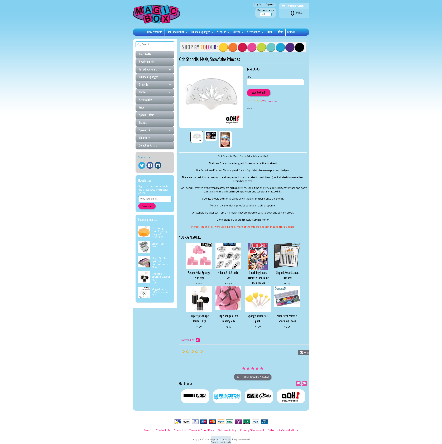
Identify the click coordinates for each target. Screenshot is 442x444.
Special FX (144, 130)
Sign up (270, 5)
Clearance (144, 138)
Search (148, 430)
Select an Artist (148, 145)
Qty (249, 77)
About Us (180, 430)
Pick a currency (265, 10)
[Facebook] (149, 165)
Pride (269, 32)
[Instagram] (158, 165)
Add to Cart (258, 92)
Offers (280, 32)
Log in (257, 5)
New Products (154, 32)
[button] (221, 440)
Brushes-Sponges (200, 32)
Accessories (253, 32)
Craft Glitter (145, 54)
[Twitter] (141, 165)
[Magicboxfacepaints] (157, 23)
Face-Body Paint (175, 32)
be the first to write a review (253, 376)
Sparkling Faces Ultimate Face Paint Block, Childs (258, 278)
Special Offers (146, 115)
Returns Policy (227, 430)
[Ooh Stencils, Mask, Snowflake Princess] (196, 137)
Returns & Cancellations (283, 430)
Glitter (236, 32)
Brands (291, 32)
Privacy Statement (252, 430)
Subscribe (146, 206)
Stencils (221, 32)
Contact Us (163, 430)
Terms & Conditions (202, 430)
